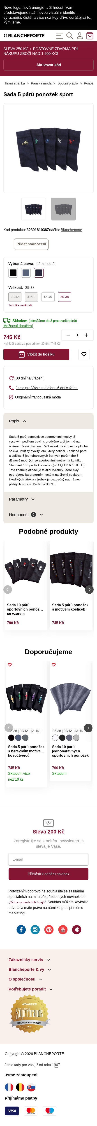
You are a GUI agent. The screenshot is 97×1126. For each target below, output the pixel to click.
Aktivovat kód (48, 65)
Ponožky (90, 83)
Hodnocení (21, 514)
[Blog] (76, 930)
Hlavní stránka (14, 83)
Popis (14, 421)
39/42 (15, 297)
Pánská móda (41, 83)
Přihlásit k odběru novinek (48, 874)
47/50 (31, 297)
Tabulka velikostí (20, 305)
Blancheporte (71, 230)
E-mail (17, 859)
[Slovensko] (32, 1087)
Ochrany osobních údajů (27, 902)
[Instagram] (34, 930)
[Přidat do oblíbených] (84, 354)
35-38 (64, 297)
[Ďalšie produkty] (89, 589)
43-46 (48, 297)
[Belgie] (21, 1087)
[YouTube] (62, 930)
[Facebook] (20, 930)
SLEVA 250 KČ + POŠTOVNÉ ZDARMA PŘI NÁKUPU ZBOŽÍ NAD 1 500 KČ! (40, 51)
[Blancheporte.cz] (24, 35)
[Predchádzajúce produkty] (7, 589)
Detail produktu (41, 781)
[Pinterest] (48, 930)
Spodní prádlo (68, 83)
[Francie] (10, 1087)
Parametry (18, 499)
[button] (9, 728)
